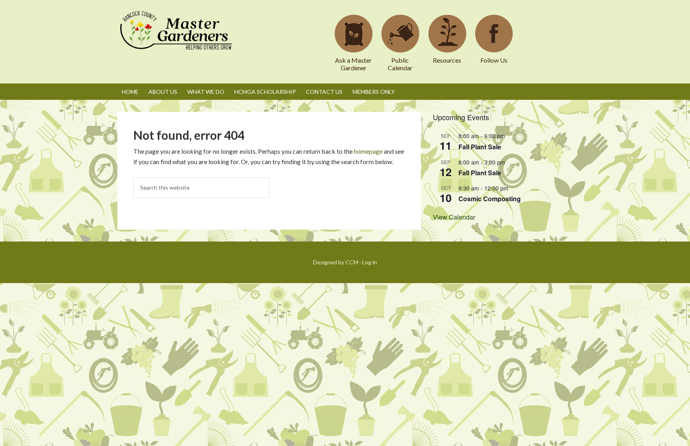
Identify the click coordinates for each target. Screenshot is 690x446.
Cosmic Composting (489, 198)
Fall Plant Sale (479, 146)
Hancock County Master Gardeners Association (177, 38)
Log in (369, 262)
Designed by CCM (335, 262)
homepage (368, 151)
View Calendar (454, 217)
